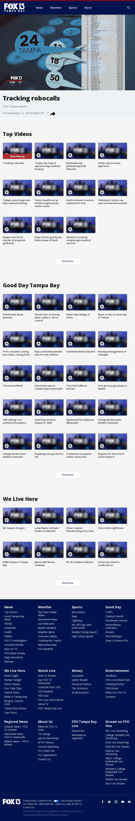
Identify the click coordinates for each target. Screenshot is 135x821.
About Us (45, 721)
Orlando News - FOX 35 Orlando (16, 728)
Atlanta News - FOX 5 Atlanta (16, 743)
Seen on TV (10, 649)
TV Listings (44, 734)
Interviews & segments (79, 736)
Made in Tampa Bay (15, 696)
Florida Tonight (12, 680)
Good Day (113, 607)
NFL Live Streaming (116, 730)
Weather (45, 607)
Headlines (111, 675)
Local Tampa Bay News (14, 618)
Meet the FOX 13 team (47, 728)
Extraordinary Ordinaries (113, 626)
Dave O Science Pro (116, 640)
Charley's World (114, 616)
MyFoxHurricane (47, 644)
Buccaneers (78, 612)
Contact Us (44, 759)
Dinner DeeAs (12, 684)
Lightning (77, 620)
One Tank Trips (13, 688)
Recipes (109, 632)
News (8, 607)
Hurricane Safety (47, 636)
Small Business (80, 692)
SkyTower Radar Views (47, 613)
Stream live (78, 730)
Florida (8, 623)
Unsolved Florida (13, 644)
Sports (77, 607)
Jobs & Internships (48, 738)
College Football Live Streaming (117, 736)
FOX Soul (43, 695)
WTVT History (46, 742)
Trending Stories (114, 684)
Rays (74, 616)
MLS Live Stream (115, 783)
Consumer (10, 627)
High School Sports (82, 636)
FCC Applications (47, 755)
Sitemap (9, 661)
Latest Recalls (80, 680)
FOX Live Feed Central (50, 700)
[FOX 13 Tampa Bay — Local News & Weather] (15, 7)
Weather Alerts (46, 632)
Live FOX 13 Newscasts (45, 681)
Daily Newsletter (13, 657)
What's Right (11, 675)
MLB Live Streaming (116, 742)
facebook (102, 802)
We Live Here (14, 671)
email (129, 802)
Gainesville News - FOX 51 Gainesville (14, 735)
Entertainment (117, 671)
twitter (109, 802)
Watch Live (46, 671)
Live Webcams (46, 623)
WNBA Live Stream (116, 779)
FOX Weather (45, 649)
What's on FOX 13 (115, 692)
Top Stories (10, 612)
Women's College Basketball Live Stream (115, 772)
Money (77, 671)
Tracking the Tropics (49, 640)
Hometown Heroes (116, 620)
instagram (116, 802)
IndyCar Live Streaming (112, 752)
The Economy (80, 688)
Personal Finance (81, 684)
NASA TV (43, 704)
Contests (110, 696)
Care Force (10, 712)
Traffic (109, 612)
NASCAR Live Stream (117, 746)
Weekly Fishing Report (84, 632)
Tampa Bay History (15, 708)
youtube (123, 802)
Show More (67, 261)
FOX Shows (111, 688)
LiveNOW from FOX (49, 687)
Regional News (16, 721)
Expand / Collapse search (129, 8)
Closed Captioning (48, 746)
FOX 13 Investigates (15, 640)
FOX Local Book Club (117, 680)
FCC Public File (46, 750)
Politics (8, 636)
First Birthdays (113, 636)
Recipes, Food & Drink (13, 702)
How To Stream (47, 675)
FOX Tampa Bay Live (50, 708)
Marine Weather (47, 627)
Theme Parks (11, 692)
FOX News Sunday (14, 653)
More (88, 7)
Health (8, 632)
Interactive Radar (47, 619)
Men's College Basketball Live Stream (114, 761)
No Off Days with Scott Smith (81, 626)
